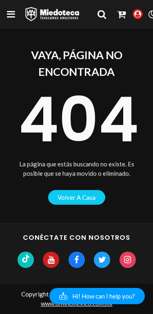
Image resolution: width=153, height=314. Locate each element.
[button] (97, 296)
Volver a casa (76, 197)
